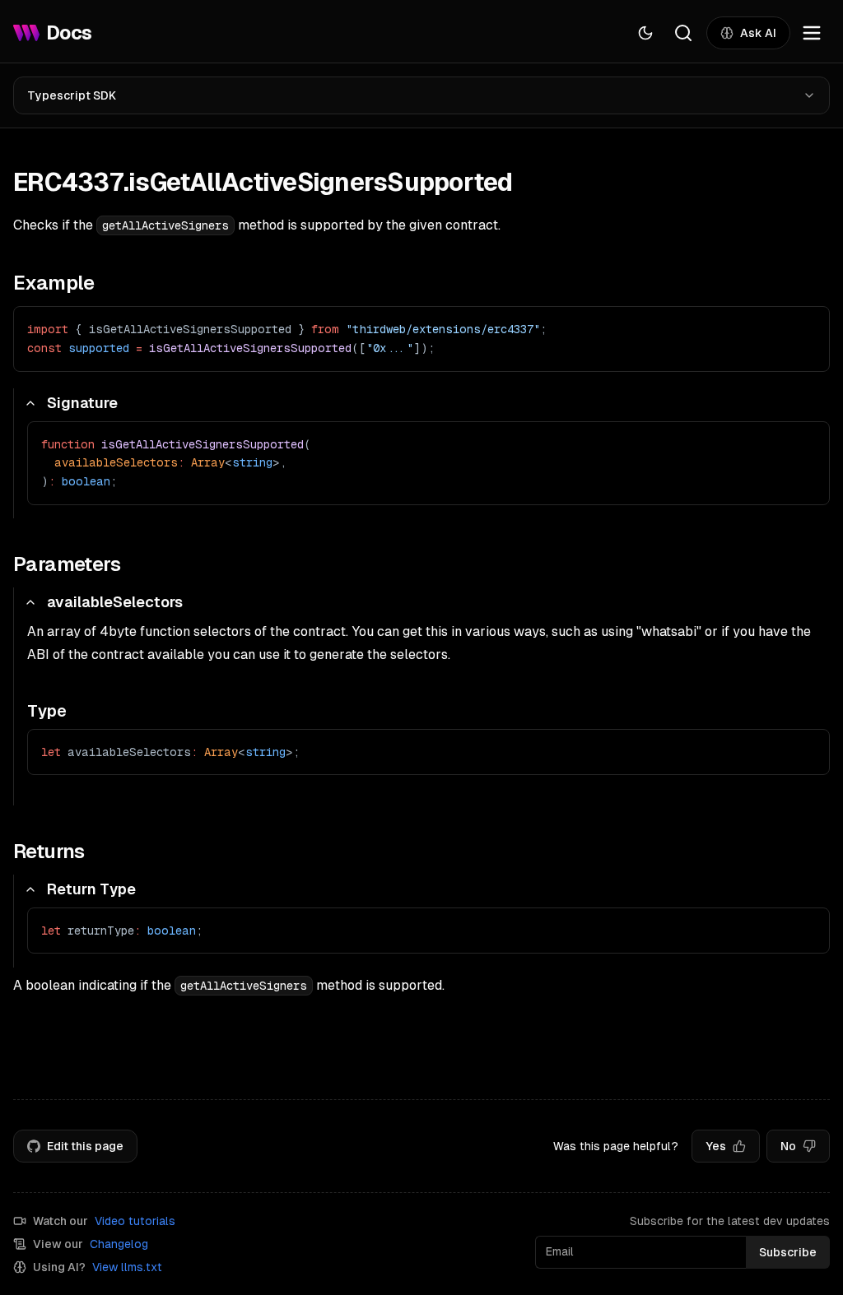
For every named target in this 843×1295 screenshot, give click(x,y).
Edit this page (85, 1146)
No (788, 1146)
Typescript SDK (71, 95)
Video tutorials (135, 1221)
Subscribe (788, 1252)
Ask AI (758, 32)
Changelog (119, 1244)
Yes (716, 1146)
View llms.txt (127, 1267)
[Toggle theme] (645, 32)
